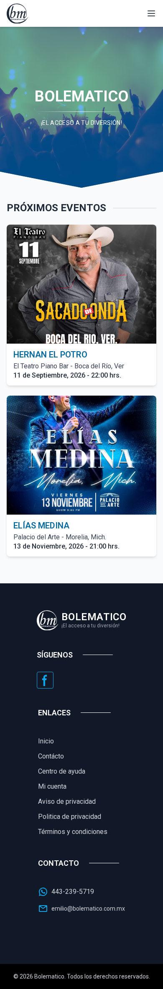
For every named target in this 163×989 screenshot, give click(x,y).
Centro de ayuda (61, 771)
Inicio (46, 741)
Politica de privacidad (69, 817)
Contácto (51, 756)
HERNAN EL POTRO (50, 355)
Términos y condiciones (72, 832)
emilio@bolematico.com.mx (88, 908)
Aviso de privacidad (67, 801)
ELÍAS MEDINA (41, 525)
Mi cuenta (52, 786)
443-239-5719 (72, 892)
